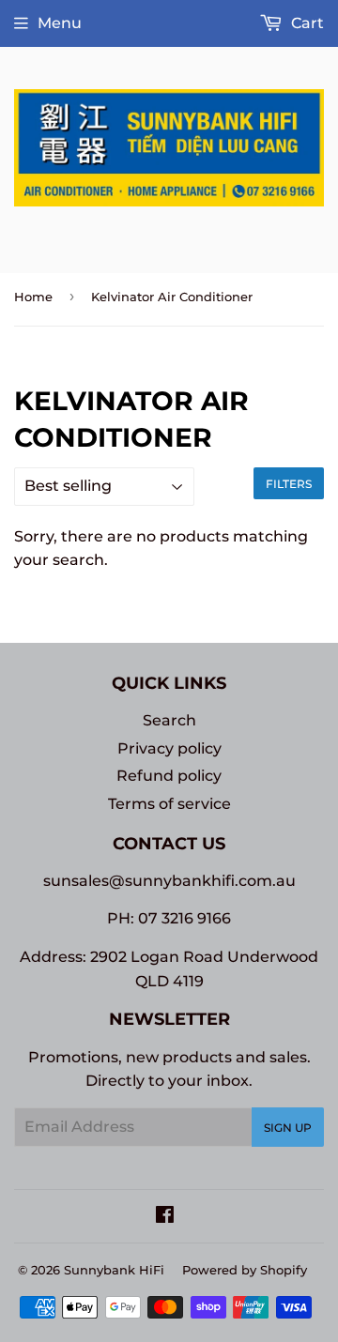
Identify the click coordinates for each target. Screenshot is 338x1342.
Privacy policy (169, 748)
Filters (289, 484)
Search (169, 720)
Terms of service (169, 804)
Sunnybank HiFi (114, 1269)
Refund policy (169, 776)
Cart (305, 23)
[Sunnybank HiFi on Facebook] (165, 1217)
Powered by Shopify (244, 1269)
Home (33, 296)
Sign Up (288, 1128)
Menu (60, 23)
